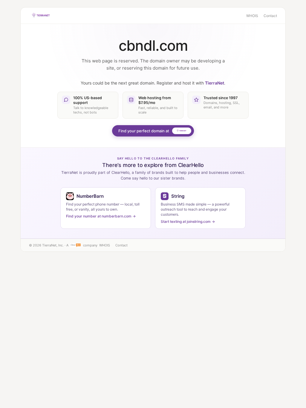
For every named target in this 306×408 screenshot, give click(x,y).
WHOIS (252, 15)
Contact (270, 15)
